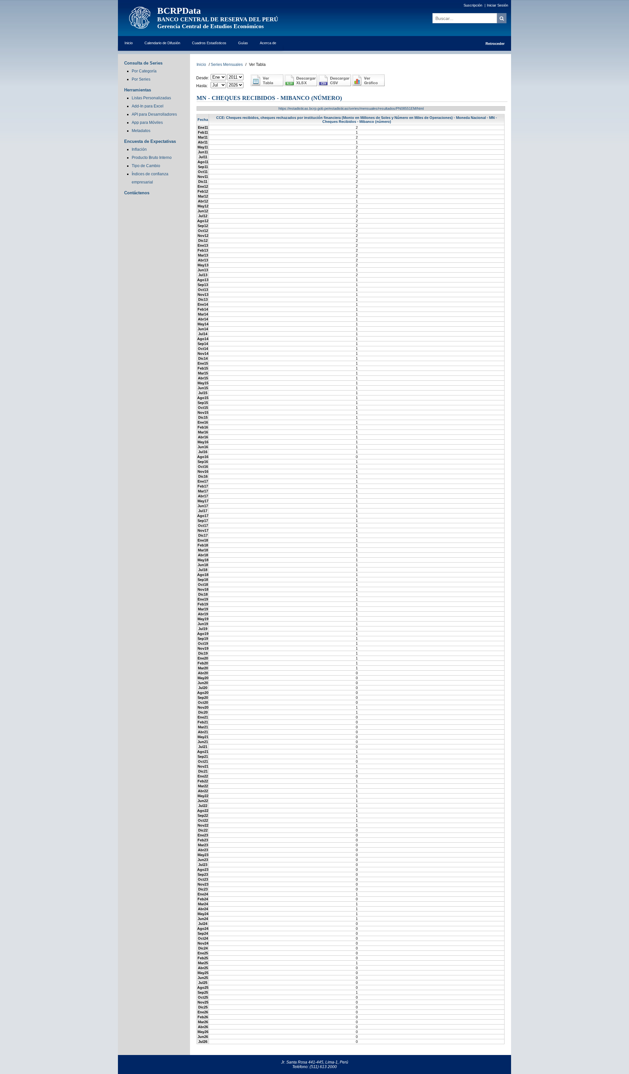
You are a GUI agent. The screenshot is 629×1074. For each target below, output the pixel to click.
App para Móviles (147, 122)
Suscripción (473, 5)
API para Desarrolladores (154, 114)
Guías (243, 43)
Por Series (141, 79)
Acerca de (268, 43)
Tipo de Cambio (146, 165)
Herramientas (137, 89)
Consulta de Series (143, 63)
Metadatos (141, 130)
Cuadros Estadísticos (209, 43)
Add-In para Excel (147, 106)
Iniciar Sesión (497, 5)
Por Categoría (144, 71)
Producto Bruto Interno (152, 157)
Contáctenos (136, 192)
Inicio (128, 43)
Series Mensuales (227, 64)
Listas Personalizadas (151, 98)
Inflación (139, 149)
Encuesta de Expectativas (150, 141)
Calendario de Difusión (162, 43)
